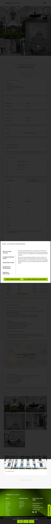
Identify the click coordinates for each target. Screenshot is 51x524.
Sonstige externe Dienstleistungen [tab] (7, 267)
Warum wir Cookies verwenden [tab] (7, 252)
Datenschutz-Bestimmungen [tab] (6, 273)
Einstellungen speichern (13, 279)
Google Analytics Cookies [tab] (8, 262)
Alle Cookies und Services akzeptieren (35, 279)
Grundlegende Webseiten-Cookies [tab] (9, 257)
